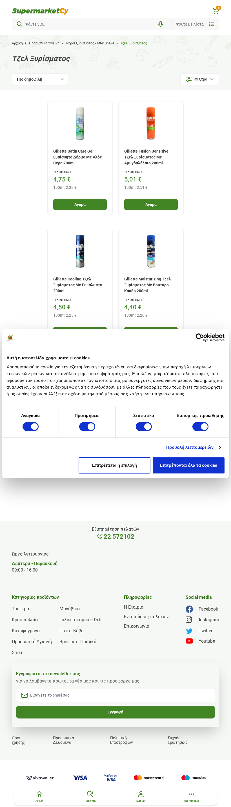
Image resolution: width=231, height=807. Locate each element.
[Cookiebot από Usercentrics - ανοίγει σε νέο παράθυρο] (200, 337)
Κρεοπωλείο (25, 619)
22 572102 (119, 536)
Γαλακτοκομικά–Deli (80, 619)
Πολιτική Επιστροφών (121, 740)
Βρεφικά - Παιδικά (77, 641)
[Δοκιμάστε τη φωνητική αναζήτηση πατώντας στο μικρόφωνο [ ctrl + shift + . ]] (160, 24)
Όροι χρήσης (18, 740)
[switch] (87, 426)
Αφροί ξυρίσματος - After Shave (90, 43)
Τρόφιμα (20, 608)
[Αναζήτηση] (19, 24)
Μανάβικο (69, 608)
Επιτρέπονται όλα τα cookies (188, 465)
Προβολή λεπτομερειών (190, 447)
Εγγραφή (115, 712)
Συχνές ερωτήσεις (178, 740)
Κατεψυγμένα (26, 630)
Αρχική (17, 43)
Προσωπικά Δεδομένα (63, 740)
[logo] (40, 11)
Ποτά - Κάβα (71, 630)
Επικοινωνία (136, 626)
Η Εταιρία (133, 607)
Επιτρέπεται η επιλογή (114, 465)
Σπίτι (17, 652)
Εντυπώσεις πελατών (146, 616)
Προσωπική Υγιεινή (44, 43)
